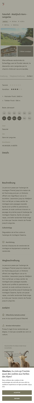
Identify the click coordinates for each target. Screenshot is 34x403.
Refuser (17, 398)
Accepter (17, 392)
